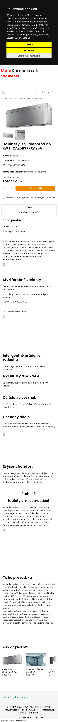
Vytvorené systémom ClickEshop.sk (29, 717)
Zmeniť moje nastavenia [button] (29, 56)
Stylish (42, 98)
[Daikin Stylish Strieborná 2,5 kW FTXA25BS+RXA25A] (29, 115)
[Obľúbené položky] (43, 92)
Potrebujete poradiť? (29, 212)
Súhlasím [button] (29, 45)
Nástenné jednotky (22, 98)
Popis (29, 207)
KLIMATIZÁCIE (6, 98)
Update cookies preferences (13, 720)
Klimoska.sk (25, 71)
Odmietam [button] (29, 50)
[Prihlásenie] (48, 92)
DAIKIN (34, 98)
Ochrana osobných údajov (15, 697)
